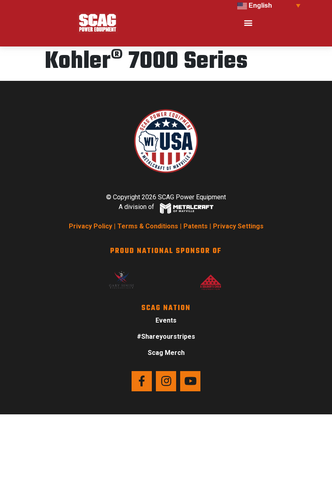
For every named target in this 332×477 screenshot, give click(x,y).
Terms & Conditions (147, 226)
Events (166, 320)
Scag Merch (166, 353)
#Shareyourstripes (166, 336)
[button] (248, 23)
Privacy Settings (238, 226)
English (259, 5)
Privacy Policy (90, 226)
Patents (195, 226)
